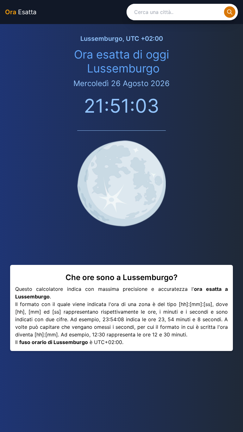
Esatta (20, 12)
